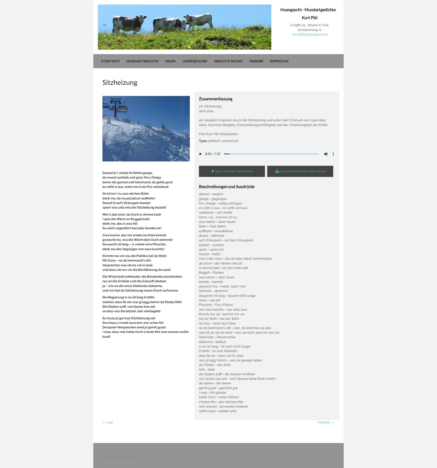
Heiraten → (326, 422)
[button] (232, 171)
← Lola (107, 422)
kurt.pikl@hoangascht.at (310, 34)
